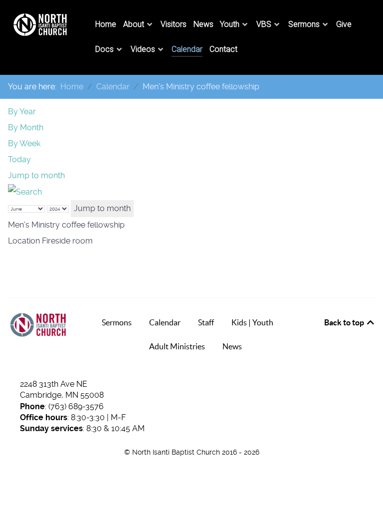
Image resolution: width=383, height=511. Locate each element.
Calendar (165, 322)
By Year (22, 111)
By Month (25, 127)
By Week (24, 143)
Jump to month (36, 175)
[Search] (25, 191)
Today (19, 159)
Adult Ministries (177, 346)
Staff (206, 322)
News (232, 346)
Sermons (117, 322)
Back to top (345, 322)
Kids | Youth (252, 322)
